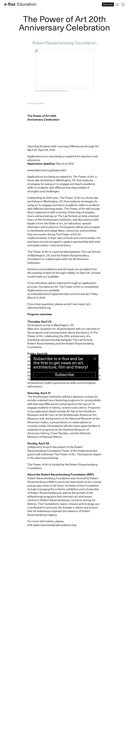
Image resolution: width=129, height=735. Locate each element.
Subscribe (64, 374)
